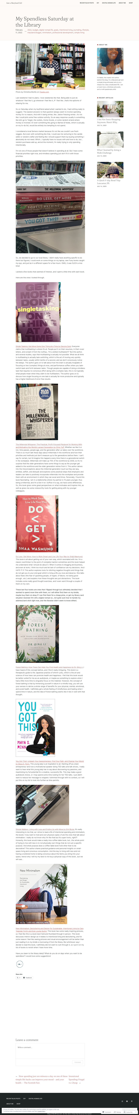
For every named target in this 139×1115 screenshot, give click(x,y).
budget (35, 30)
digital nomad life (46, 30)
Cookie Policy (41, 1111)
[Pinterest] (132, 1101)
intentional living (65, 30)
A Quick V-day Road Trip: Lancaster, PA (108, 181)
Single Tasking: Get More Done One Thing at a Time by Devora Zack (43, 346)
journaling (77, 30)
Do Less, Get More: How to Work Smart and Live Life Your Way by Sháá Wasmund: (49, 557)
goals (56, 30)
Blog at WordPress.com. (54, 1114)
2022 (29, 30)
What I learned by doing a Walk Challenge (109, 151)
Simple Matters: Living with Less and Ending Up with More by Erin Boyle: (45, 829)
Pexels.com (44, 92)
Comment (77, 1062)
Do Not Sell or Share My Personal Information (77, 1114)
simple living (79, 33)
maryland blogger (34, 33)
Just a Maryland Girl (14, 3)
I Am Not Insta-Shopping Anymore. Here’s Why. (108, 121)
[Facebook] (127, 1101)
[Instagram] (122, 1101)
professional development (62, 33)
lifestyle (85, 30)
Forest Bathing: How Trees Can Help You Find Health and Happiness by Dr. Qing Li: (50, 667)
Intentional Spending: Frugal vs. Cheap (76, 1079)
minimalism (46, 33)
